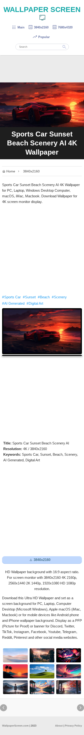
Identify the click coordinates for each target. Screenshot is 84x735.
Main (18, 27)
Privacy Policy (73, 725)
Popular (41, 37)
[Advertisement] (42, 249)
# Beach (44, 297)
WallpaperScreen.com (15, 725)
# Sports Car (11, 297)
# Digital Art (35, 303)
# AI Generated (13, 303)
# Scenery (59, 297)
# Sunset (29, 297)
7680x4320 (62, 27)
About (59, 725)
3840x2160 (38, 27)
